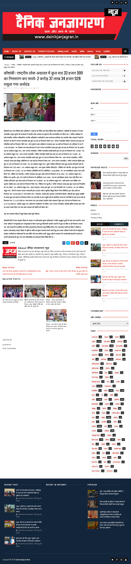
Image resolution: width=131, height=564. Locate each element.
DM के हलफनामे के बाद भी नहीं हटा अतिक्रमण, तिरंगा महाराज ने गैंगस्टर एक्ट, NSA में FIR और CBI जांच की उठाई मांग (34, 303)
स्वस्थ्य (93, 457)
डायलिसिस (94, 391)
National (96, 471)
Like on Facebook (100, 76)
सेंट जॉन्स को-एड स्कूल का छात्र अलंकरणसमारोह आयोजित (13, 301)
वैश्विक (107, 440)
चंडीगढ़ (107, 377)
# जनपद (12, 242)
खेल (106, 373)
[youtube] (126, 2)
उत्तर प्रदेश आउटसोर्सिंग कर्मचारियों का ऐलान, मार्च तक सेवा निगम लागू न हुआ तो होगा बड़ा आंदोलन (112, 525)
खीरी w (108, 368)
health (95, 466)
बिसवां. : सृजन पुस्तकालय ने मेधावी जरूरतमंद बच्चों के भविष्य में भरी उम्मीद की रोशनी (56, 302)
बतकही (106, 404)
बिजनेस (104, 408)
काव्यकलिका (95, 350)
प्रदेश (93, 399)
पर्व (102, 395)
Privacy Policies (46, 51)
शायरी (119, 440)
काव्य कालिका (119, 346)
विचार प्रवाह (95, 440)
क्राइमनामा (94, 355)
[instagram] (121, 2)
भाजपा (93, 413)
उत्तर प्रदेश (107, 341)
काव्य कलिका (105, 346)
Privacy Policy (96, 217)
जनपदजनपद (108, 386)
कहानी (93, 346)
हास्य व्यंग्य (94, 462)
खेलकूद (117, 373)
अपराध (117, 337)
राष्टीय (115, 422)
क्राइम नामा (118, 350)
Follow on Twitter (101, 70)
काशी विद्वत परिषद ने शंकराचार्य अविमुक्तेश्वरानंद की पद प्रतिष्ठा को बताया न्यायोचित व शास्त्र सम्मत (110, 514)
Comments (119, 224)
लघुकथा (109, 435)
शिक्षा (93, 444)
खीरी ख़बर (118, 359)
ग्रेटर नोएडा (95, 377)
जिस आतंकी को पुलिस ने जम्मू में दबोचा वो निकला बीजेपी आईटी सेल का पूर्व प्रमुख (115, 173)
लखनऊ (90, 51)
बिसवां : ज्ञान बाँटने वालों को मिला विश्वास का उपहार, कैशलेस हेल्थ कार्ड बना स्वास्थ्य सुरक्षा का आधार (56, 327)
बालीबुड (94, 408)
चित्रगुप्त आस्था (96, 382)
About (93, 210)
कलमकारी (119, 341)
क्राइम (106, 350)
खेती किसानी (95, 373)
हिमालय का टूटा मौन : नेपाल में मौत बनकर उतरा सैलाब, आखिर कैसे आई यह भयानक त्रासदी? (114, 293)
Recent (100, 224)
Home (6, 51)
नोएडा (117, 391)
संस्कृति (103, 444)
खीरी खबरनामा (95, 364)
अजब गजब (94, 337)
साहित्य (93, 453)
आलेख (93, 341)
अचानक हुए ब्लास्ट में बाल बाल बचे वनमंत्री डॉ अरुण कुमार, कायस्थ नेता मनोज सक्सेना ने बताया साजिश (114, 185)
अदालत (106, 337)
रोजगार (116, 426)
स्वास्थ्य (104, 457)
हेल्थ (105, 462)
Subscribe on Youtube (102, 81)
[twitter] (112, 2)
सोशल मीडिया (115, 453)
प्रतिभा (111, 395)
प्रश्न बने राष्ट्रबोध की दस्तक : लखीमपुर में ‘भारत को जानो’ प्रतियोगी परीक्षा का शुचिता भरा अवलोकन (114, 231)
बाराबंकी (117, 404)
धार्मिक (82, 51)
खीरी (93, 359)
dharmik (116, 462)
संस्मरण (114, 444)
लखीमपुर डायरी (63, 51)
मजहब (103, 413)
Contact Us (29, 51)
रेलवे (105, 426)
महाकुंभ (103, 417)
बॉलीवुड (115, 408)
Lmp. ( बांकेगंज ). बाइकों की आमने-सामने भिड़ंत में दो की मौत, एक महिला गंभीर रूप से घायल (52, 57)
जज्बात (118, 382)
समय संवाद (94, 449)
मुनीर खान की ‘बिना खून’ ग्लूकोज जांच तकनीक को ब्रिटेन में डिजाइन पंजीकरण (114, 278)
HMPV (107, 466)
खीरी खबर (18, 57)
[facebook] (117, 2)
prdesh (110, 471)
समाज (105, 449)
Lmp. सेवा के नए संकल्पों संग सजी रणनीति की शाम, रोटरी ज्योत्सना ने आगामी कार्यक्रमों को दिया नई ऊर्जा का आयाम (115, 263)
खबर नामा (118, 355)
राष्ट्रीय (74, 51)
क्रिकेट (107, 355)
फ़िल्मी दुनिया (95, 404)
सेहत (103, 453)
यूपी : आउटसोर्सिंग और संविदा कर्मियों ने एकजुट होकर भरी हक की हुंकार (111, 492)
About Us (16, 51)
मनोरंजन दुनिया (115, 413)
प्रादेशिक (107, 51)
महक (93, 417)
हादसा (115, 457)
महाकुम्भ (115, 417)
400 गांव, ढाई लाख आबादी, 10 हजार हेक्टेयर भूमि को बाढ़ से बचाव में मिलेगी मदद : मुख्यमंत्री (114, 196)
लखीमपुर (107, 431)
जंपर (108, 382)
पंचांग (93, 395)
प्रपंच (106, 399)
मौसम (93, 422)
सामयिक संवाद (117, 449)
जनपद (98, 51)
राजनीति (104, 422)
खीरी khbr (95, 368)
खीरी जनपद (109, 364)
